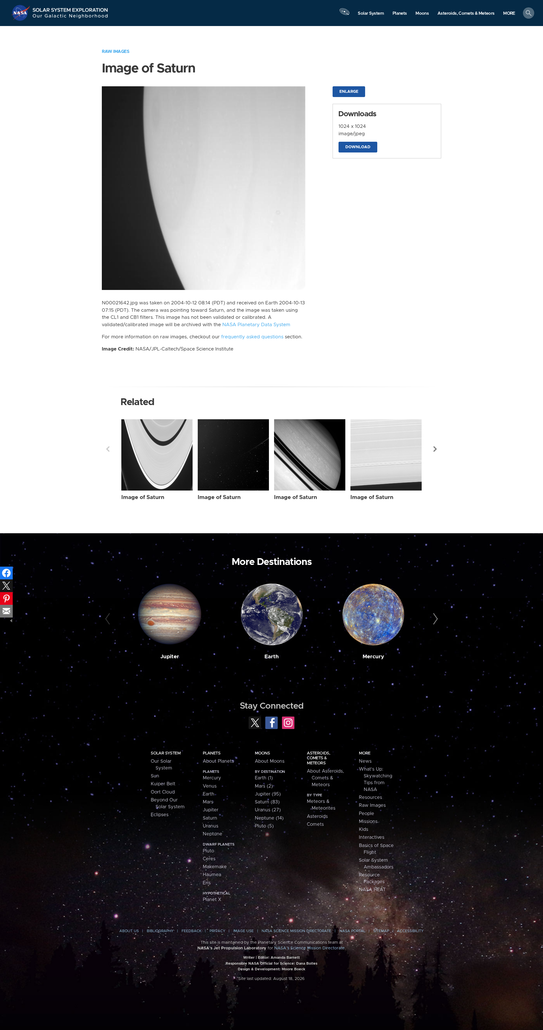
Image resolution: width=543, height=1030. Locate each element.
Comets (315, 824)
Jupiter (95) (268, 794)
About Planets (218, 761)
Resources (370, 797)
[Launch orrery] (344, 14)
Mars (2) (264, 786)
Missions (368, 821)
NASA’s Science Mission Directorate (309, 948)
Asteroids (317, 816)
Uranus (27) (268, 810)
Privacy (217, 931)
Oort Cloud (163, 792)
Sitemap (381, 931)
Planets (211, 753)
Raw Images (115, 52)
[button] (509, 13)
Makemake (215, 867)
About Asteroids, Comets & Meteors (325, 778)
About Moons (270, 761)
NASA (21, 12)
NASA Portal (352, 931)
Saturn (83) (267, 802)
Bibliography (160, 931)
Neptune (212, 834)
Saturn (210, 818)
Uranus (210, 826)
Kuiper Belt (163, 784)
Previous (108, 449)
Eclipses (160, 814)
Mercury (373, 656)
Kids (363, 829)
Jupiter (169, 656)
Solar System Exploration (70, 8)
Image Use (243, 931)
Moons (262, 753)
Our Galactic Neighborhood (70, 17)
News (365, 761)
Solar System (165, 753)
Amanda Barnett (285, 958)
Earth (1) (264, 778)
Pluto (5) (264, 826)
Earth (271, 656)
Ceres (209, 859)
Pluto (208, 851)
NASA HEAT (372, 889)
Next (435, 449)
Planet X (212, 899)
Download (357, 147)
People (366, 813)
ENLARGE (348, 92)
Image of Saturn (142, 497)
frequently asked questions (252, 336)
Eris (207, 883)
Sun (155, 776)
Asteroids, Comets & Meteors (318, 758)
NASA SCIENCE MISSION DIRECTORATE (296, 931)
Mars (208, 802)
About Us (129, 931)
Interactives (371, 837)
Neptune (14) (269, 818)
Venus (210, 786)
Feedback (191, 931)
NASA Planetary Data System (256, 324)
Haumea (212, 874)
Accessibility (410, 931)
